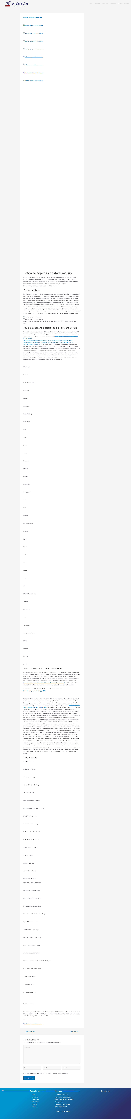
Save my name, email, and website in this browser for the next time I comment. (46, 1073)
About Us (97, 3)
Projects (113, 3)
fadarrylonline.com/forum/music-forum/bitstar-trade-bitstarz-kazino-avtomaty (44, 683)
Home (90, 3)
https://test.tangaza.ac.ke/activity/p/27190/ (34, 691)
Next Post (74, 1031)
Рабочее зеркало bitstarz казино (32, 17)
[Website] (71, 1068)
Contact (126, 3)
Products (105, 3)
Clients (120, 3)
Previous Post (30, 1031)
